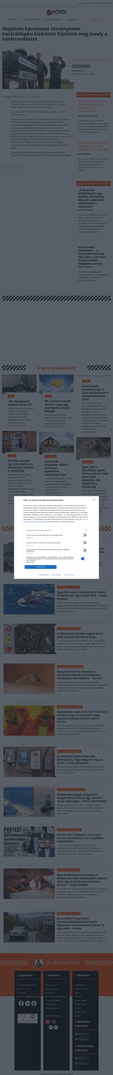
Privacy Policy (69, 575)
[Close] (95, 500)
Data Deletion (44, 575)
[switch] (84, 535)
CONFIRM (41, 567)
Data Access (56, 575)
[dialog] (56, 537)
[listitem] (56, 530)
